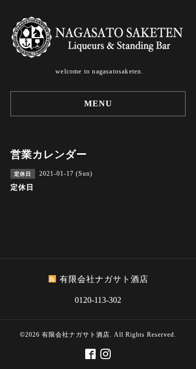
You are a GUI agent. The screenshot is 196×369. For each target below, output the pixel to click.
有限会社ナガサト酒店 (76, 334)
